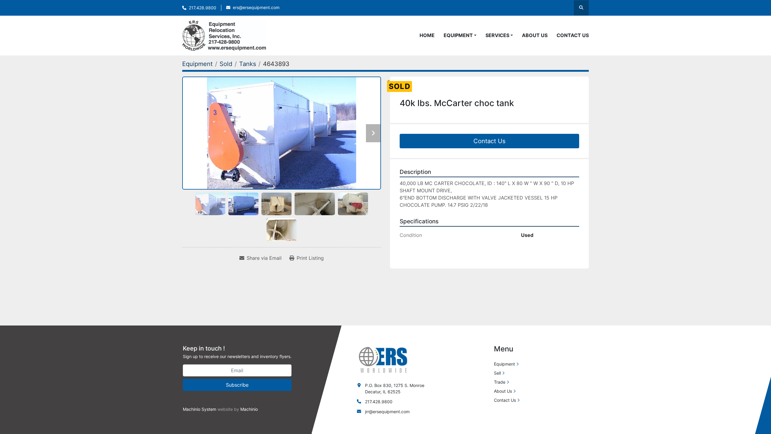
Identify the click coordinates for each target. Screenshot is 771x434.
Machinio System (199, 409)
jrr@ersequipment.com (387, 411)
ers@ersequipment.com (256, 7)
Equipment (458, 35)
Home (427, 35)
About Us (535, 35)
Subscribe (237, 385)
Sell (497, 373)
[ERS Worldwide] (383, 359)
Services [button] (497, 35)
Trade (499, 382)
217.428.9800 (202, 7)
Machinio (249, 409)
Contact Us (573, 35)
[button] (460, 35)
